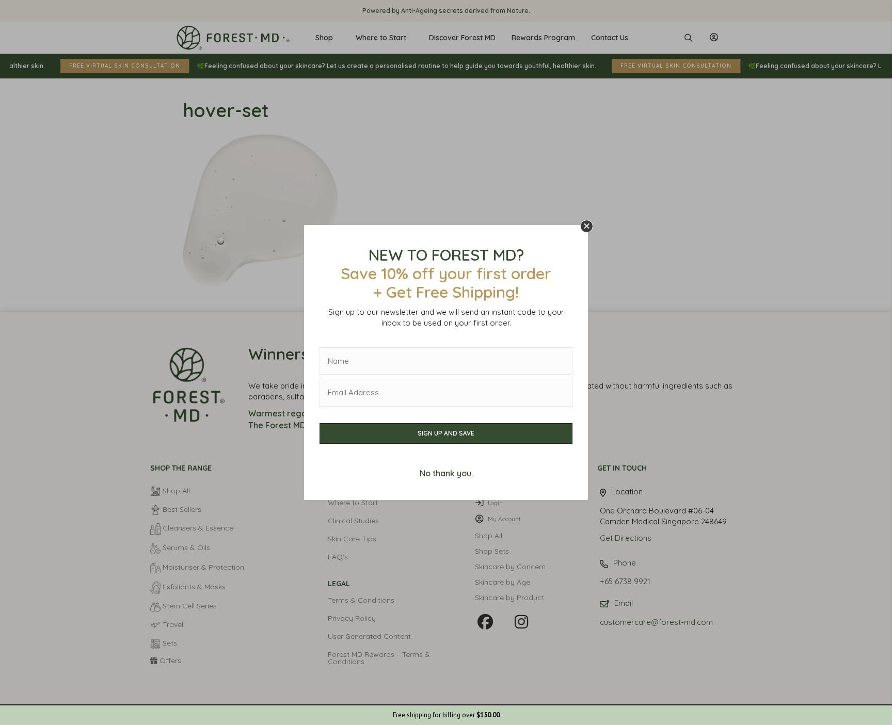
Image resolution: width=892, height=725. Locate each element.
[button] (586, 226)
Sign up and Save (446, 433)
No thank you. (446, 473)
